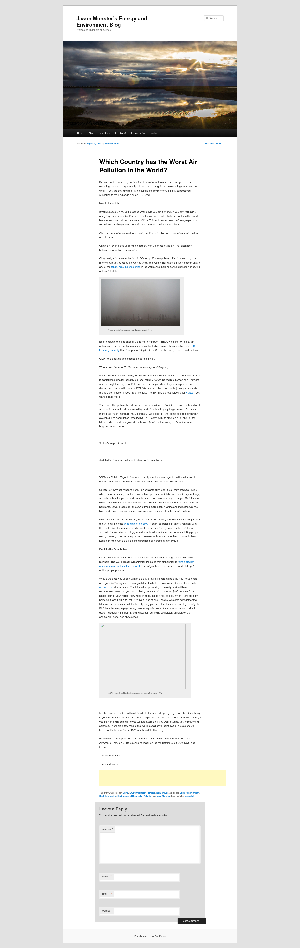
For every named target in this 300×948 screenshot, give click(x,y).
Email (107, 893)
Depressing (110, 795)
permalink (190, 795)
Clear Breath (192, 792)
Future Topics (138, 133)
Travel (165, 792)
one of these (106, 587)
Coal (101, 795)
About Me (105, 133)
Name (107, 876)
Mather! (154, 133)
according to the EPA (136, 523)
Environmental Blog (127, 795)
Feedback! (120, 133)
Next (220, 143)
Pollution (148, 795)
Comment (107, 828)
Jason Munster (112, 143)
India (158, 792)
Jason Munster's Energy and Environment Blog (111, 21)
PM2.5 (189, 392)
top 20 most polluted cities (125, 266)
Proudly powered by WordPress (150, 936)
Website (106, 910)
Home (80, 133)
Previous (208, 143)
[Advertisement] (162, 778)
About (92, 133)
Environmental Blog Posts (142, 792)
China (125, 792)
